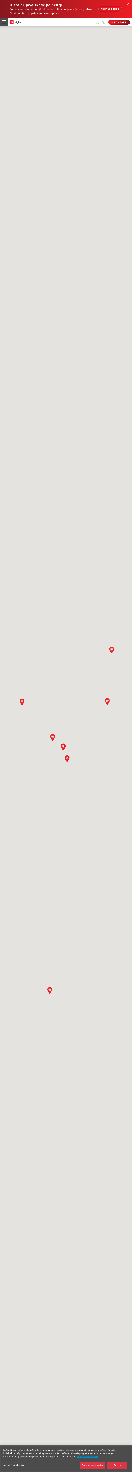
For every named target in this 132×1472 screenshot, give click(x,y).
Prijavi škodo (110, 9)
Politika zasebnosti (87, 1456)
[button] (49, 990)
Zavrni (117, 1465)
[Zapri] (126, 1450)
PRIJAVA (104, 22)
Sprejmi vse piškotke (92, 1465)
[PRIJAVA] (104, 22)
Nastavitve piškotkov (13, 1464)
